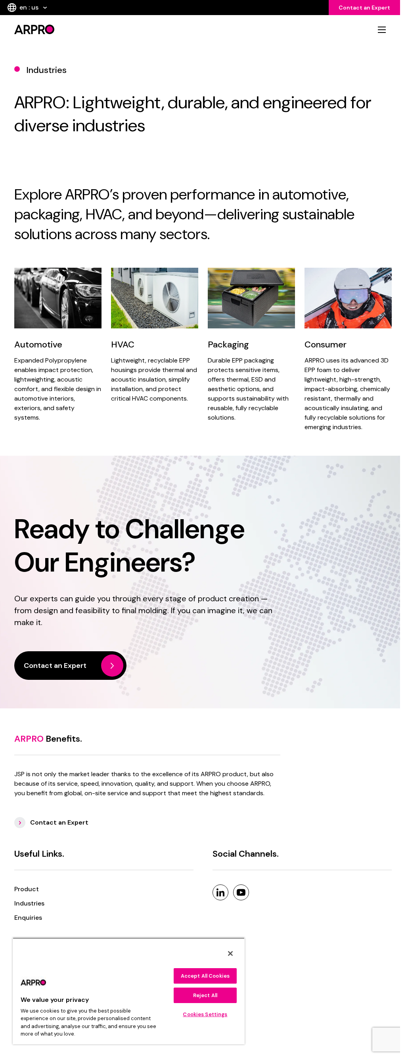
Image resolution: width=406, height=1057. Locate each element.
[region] (129, 991)
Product (26, 889)
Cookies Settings (205, 1014)
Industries (29, 903)
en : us (28, 7)
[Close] (230, 953)
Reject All (205, 995)
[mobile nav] (382, 30)
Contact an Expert (364, 7)
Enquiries (28, 917)
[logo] (104, 29)
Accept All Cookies (205, 976)
